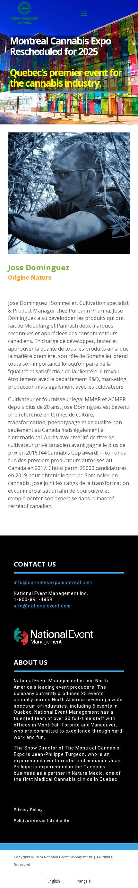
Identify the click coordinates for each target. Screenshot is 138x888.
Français (83, 881)
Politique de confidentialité (41, 820)
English (53, 881)
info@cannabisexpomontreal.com (53, 582)
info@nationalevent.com (42, 605)
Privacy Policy (28, 809)
